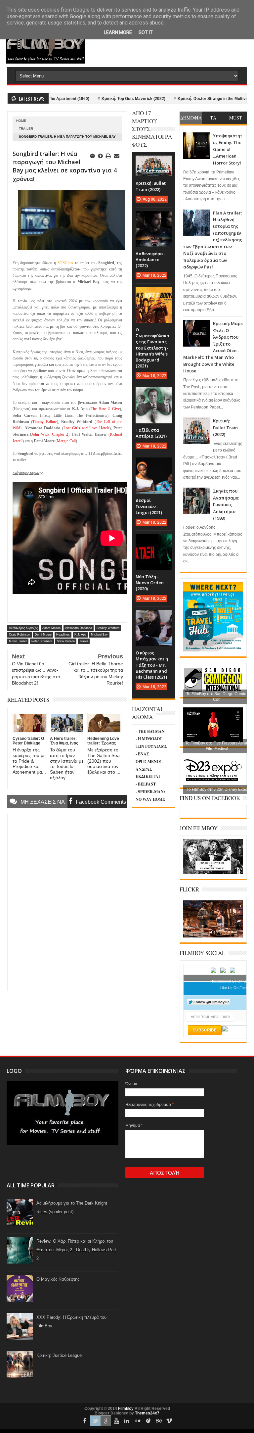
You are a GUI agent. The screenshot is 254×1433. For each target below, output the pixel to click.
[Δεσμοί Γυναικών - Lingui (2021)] (153, 464)
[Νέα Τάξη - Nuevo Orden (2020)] (153, 540)
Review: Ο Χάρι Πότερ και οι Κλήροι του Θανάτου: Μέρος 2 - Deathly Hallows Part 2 (76, 1250)
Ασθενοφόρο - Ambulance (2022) (150, 259)
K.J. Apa (80, 634)
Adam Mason (51, 628)
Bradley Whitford (108, 628)
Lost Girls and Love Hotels (86, 428)
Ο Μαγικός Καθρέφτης (57, 1279)
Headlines (63, 634)
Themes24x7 (147, 1413)
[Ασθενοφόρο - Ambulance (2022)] (153, 217)
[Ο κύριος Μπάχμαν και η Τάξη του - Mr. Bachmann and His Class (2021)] (153, 616)
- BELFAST (146, 784)
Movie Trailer (18, 641)
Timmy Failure (44, 421)
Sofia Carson (66, 641)
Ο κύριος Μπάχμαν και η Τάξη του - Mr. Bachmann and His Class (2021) (152, 665)
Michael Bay (99, 634)
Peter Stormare (41, 641)
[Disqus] (67, 901)
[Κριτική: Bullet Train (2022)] (153, 162)
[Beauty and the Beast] (213, 936)
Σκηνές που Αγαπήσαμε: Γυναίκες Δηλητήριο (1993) (226, 504)
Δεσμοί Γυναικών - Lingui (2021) (149, 506)
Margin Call (66, 441)
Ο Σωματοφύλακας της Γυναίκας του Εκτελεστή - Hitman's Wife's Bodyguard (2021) (152, 348)
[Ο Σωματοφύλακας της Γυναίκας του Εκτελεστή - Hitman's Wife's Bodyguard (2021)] (153, 293)
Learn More (118, 32)
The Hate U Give (105, 408)
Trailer (26, 128)
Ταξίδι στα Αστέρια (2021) (151, 433)
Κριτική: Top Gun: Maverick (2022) (103, 98)
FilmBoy (126, 1408)
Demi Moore (43, 634)
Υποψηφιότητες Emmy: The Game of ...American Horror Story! (227, 149)
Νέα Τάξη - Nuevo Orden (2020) (150, 583)
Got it (146, 32)
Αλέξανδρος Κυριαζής (23, 628)
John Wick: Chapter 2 (49, 434)
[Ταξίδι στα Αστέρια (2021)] (153, 394)
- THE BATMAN (150, 731)
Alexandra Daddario (78, 628)
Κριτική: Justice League (59, 1355)
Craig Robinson (19, 634)
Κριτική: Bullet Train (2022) (225, 427)
